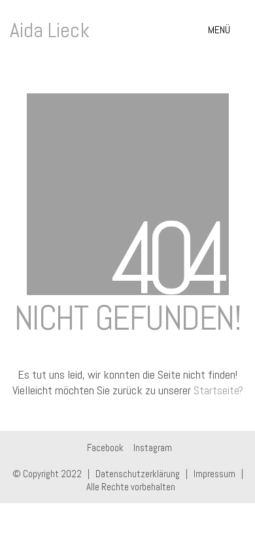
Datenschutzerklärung (137, 473)
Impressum (214, 473)
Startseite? (218, 390)
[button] (226, 30)
